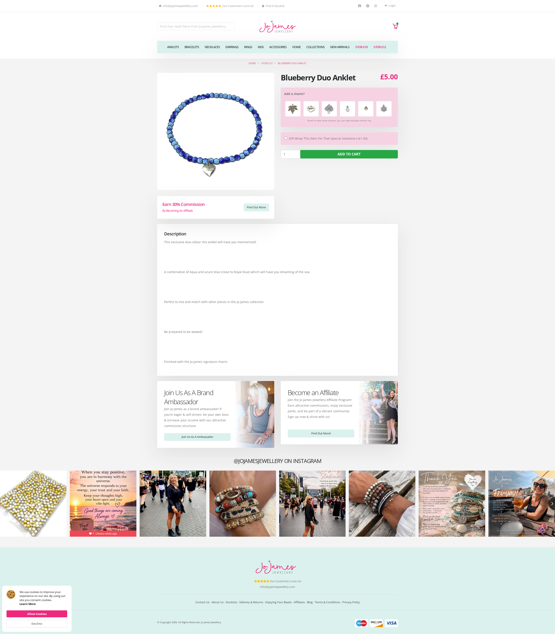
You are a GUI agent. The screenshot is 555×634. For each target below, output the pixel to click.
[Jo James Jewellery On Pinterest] (368, 6)
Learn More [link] (28, 604)
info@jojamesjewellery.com (277, 587)
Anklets (173, 47)
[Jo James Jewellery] (277, 26)
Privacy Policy (351, 602)
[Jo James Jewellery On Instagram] (376, 6)
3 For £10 (361, 47)
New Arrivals (339, 47)
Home (296, 47)
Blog (310, 602)
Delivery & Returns (251, 602)
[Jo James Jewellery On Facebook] (360, 6)
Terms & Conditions (327, 602)
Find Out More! (321, 433)
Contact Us (202, 602)
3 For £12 (379, 47)
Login (392, 5)
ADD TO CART (349, 154)
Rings (248, 47)
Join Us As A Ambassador (197, 437)
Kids (261, 47)
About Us (218, 602)
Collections (315, 47)
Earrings (231, 47)
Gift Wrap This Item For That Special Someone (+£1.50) (328, 138)
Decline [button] (36, 624)
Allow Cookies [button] (37, 614)
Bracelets (191, 47)
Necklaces (212, 47)
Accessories (278, 47)
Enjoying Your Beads (278, 602)
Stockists (231, 602)
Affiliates (299, 602)
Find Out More (256, 207)
